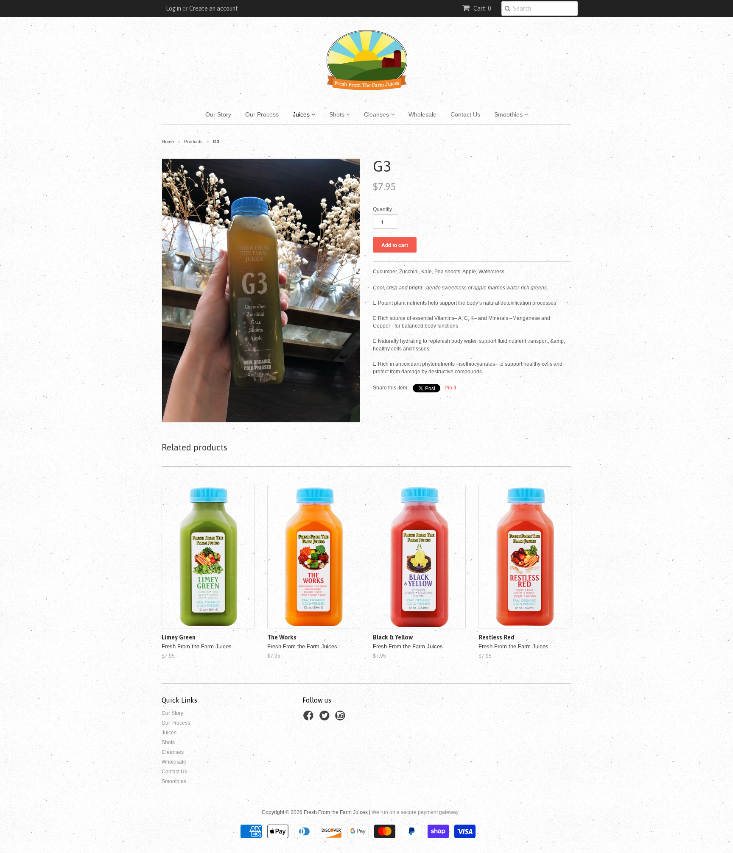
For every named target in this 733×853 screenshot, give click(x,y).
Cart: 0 (481, 8)
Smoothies (509, 114)
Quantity (382, 209)
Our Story (218, 114)
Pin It (450, 388)
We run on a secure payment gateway (415, 812)
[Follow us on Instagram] (341, 718)
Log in (173, 8)
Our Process (262, 114)
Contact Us (465, 114)
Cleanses (377, 114)
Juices (302, 114)
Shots (337, 114)
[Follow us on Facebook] (309, 718)
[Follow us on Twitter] (325, 718)
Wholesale (422, 114)
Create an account (213, 8)
